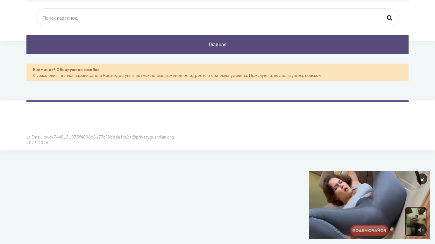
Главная (217, 44)
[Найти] (389, 17)
